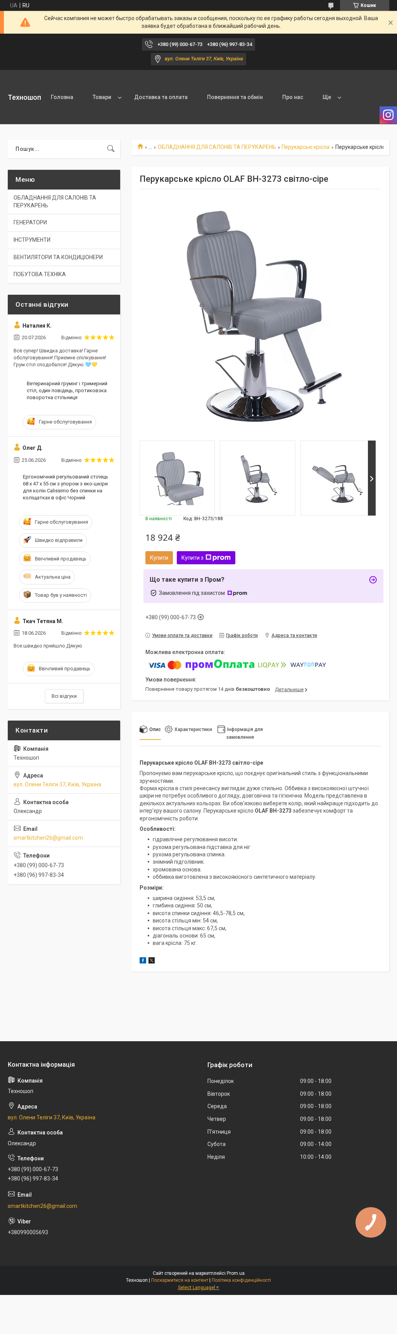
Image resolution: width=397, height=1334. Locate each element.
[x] (151, 961)
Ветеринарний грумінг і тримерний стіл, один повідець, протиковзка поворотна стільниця (67, 390)
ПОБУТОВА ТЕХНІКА (40, 274)
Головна (62, 97)
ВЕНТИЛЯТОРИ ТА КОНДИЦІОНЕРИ (58, 257)
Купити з (192, 558)
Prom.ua (236, 1273)
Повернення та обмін (235, 97)
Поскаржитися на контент (179, 1280)
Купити (159, 558)
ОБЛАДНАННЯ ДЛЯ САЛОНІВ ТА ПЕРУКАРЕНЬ (217, 147)
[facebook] (143, 961)
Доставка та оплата (161, 97)
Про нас (292, 97)
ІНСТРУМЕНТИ (32, 240)
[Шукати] (111, 149)
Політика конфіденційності (241, 1280)
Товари (102, 97)
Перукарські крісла (305, 147)
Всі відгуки (64, 696)
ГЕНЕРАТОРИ (30, 222)
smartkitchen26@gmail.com (48, 838)
